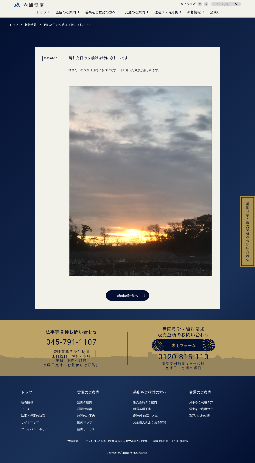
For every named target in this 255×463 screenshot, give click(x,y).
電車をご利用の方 (201, 409)
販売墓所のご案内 (145, 402)
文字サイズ (188, 3)
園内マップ (84, 422)
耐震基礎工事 (142, 409)
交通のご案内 (135, 12)
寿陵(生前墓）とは (145, 415)
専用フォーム (183, 345)
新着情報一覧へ (127, 295)
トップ (41, 12)
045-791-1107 (71, 342)
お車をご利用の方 (201, 402)
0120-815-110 (183, 356)
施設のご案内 (86, 415)
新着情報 (194, 12)
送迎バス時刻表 (166, 12)
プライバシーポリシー (36, 429)
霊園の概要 (84, 402)
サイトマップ (30, 422)
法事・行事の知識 (33, 415)
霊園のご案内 (66, 12)
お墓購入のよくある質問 (149, 422)
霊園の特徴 (84, 409)
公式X (214, 12)
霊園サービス (86, 429)
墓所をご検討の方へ (100, 12)
